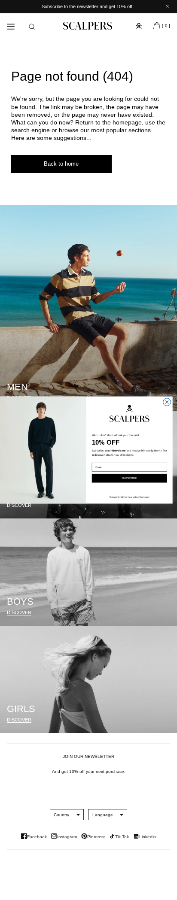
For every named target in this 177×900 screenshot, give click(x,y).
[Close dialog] (167, 402)
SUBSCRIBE (129, 478)
